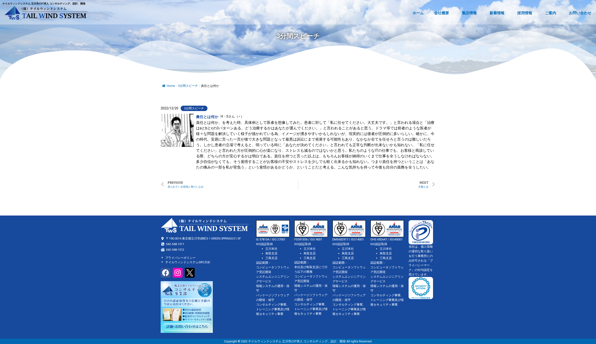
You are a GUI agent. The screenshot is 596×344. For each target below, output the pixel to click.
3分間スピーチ (188, 86)
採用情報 (524, 13)
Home (171, 86)
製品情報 (469, 13)
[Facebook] (165, 273)
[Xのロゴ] (190, 273)
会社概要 (441, 13)
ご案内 (550, 13)
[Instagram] (178, 273)
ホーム (418, 13)
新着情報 (497, 13)
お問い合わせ (580, 13)
